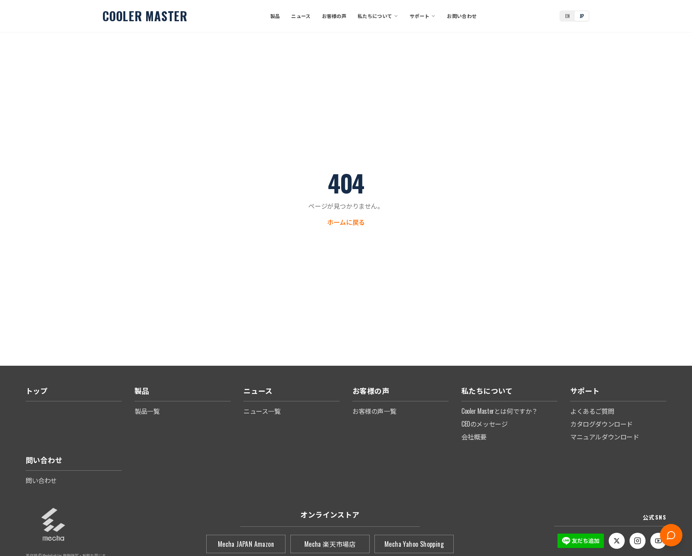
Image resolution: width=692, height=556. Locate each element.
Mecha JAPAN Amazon (246, 544)
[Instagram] (638, 541)
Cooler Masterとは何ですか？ (499, 411)
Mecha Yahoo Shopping (414, 544)
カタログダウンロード (601, 424)
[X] (617, 541)
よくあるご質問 (592, 411)
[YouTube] (658, 541)
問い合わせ (41, 480)
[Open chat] (671, 535)
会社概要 (473, 436)
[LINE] (580, 541)
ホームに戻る (346, 222)
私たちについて (375, 15)
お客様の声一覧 (374, 411)
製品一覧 (147, 411)
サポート (419, 15)
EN (567, 15)
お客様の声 (334, 15)
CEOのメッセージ (484, 424)
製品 (275, 15)
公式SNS (654, 517)
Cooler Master (145, 16)
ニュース (300, 15)
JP (581, 15)
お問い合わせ (462, 15)
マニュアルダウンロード (604, 436)
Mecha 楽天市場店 (330, 544)
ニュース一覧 (262, 411)
